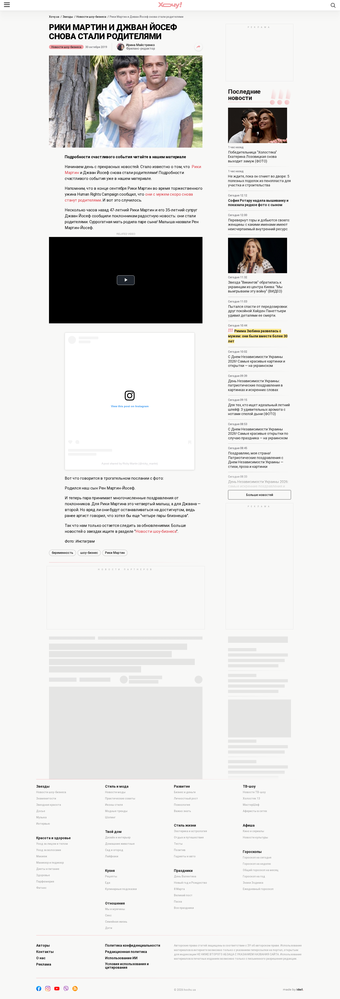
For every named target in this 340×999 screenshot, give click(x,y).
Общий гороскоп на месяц (260, 870)
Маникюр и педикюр (50, 862)
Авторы (43, 945)
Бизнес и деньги (185, 792)
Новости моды (115, 792)
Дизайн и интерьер (117, 837)
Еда (107, 882)
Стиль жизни (185, 825)
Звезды (43, 786)
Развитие (182, 786)
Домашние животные (120, 843)
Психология (182, 804)
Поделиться (198, 47)
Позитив (179, 850)
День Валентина (185, 876)
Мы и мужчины (115, 909)
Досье (40, 811)
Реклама (43, 964)
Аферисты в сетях (255, 811)
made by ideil (293, 989)
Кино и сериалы (253, 831)
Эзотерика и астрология (190, 831)
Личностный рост (186, 798)
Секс (108, 915)
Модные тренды (116, 811)
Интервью (43, 823)
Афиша (249, 825)
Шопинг (110, 817)
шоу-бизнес (89, 553)
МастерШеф (251, 804)
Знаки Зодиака (253, 882)
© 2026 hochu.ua (185, 989)
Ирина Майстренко (140, 45)
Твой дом (113, 831)
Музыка (41, 817)
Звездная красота (48, 804)
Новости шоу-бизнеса (66, 47)
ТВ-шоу (249, 786)
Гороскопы (252, 852)
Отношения (115, 903)
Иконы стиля (114, 804)
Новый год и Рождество (190, 882)
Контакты (45, 952)
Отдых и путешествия (189, 837)
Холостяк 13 (251, 798)
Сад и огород (114, 850)
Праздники (183, 870)
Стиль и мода (116, 786)
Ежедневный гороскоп (258, 889)
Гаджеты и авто (185, 856)
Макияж (41, 856)
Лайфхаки (111, 856)
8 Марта (179, 889)
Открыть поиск (333, 5)
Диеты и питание (47, 868)
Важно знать (182, 811)
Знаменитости (46, 798)
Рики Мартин (115, 553)
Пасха (178, 901)
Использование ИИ (121, 958)
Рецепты (111, 876)
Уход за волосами (48, 850)
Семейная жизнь (116, 921)
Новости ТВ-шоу (254, 792)
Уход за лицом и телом (52, 843)
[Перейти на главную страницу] (170, 5)
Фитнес (41, 887)
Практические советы (120, 798)
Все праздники (184, 907)
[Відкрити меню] (7, 5)
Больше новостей (259, 495)
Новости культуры (255, 837)
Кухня (110, 870)
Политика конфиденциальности (132, 945)
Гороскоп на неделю (257, 863)
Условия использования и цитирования (127, 965)
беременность (62, 553)
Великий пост (183, 895)
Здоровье (43, 875)
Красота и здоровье (53, 838)
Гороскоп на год (254, 876)
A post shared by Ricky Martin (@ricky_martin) (130, 463)
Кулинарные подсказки (121, 889)
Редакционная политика (126, 952)
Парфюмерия (45, 881)
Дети (108, 928)
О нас (40, 958)
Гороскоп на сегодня (257, 857)
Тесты (178, 843)
